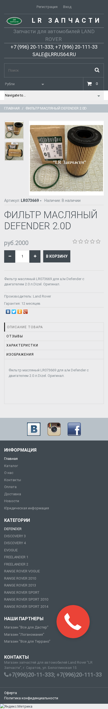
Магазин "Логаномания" (24, 634)
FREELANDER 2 (16, 564)
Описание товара (25, 327)
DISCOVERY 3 (15, 536)
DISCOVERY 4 (15, 543)
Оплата (10, 487)
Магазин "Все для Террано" (27, 641)
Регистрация (47, 7)
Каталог (11, 466)
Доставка (12, 494)
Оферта (10, 693)
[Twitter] (14, 310)
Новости (11, 501)
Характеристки (22, 345)
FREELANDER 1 (16, 557)
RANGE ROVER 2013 (20, 585)
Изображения (20, 354)
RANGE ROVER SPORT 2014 (26, 606)
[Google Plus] (26, 310)
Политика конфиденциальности (31, 698)
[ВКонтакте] (8, 310)
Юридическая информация (26, 508)
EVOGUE (11, 550)
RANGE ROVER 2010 (20, 578)
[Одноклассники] (20, 310)
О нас (8, 473)
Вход (67, 7)
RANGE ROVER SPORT (22, 592)
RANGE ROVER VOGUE (22, 571)
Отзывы (14, 336)
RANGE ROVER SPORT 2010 (26, 599)
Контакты (12, 480)
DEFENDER (13, 529)
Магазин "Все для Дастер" (26, 627)
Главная (12, 108)
